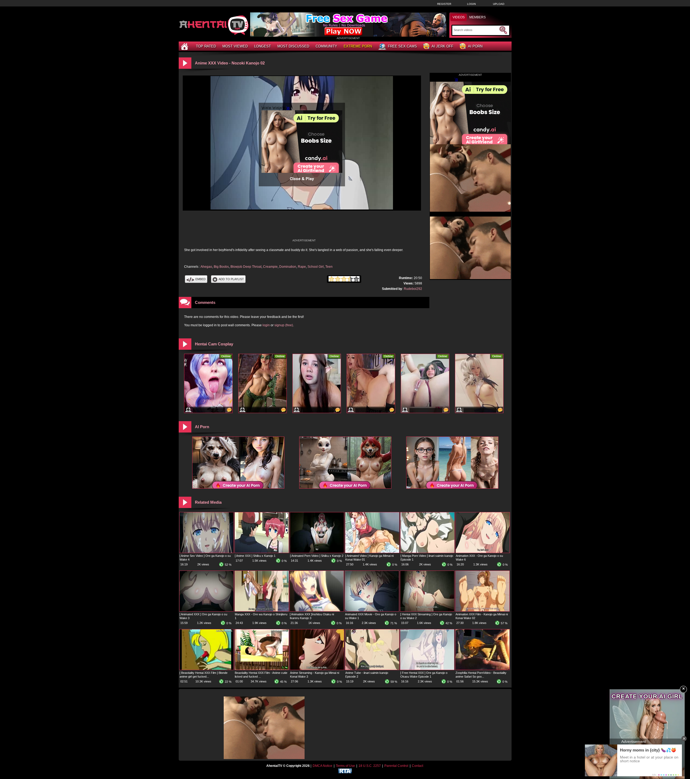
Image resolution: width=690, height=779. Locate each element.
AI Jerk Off (442, 46)
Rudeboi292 (413, 289)
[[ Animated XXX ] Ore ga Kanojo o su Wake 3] (206, 610)
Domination (287, 267)
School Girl (316, 267)
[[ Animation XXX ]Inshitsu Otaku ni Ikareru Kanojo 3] (317, 610)
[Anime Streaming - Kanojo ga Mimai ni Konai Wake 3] (317, 669)
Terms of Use (345, 766)
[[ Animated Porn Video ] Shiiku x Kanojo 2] (317, 552)
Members (477, 17)
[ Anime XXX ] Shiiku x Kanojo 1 (255, 555)
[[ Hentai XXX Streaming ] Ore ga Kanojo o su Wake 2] (427, 610)
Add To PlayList (231, 279)
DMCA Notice (322, 766)
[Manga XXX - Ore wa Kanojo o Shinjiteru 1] (262, 610)
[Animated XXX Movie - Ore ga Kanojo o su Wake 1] (372, 610)
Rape (302, 267)
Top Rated (206, 46)
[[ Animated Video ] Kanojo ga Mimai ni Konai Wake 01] (372, 552)
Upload (498, 3)
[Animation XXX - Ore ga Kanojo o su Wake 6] (483, 552)
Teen (329, 267)
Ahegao (206, 267)
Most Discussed (293, 46)
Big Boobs (221, 267)
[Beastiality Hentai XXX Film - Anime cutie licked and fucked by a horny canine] (262, 669)
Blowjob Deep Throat (245, 267)
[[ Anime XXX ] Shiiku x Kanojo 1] (262, 552)
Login (471, 3)
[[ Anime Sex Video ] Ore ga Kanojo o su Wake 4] (206, 552)
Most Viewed (235, 46)
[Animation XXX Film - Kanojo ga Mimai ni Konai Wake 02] (482, 610)
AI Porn (475, 46)
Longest (262, 46)
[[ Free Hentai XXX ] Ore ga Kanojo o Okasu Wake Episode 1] (427, 669)
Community (326, 46)
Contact (417, 766)
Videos (459, 17)
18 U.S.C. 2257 (369, 766)
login (266, 325)
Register (444, 3)
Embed (200, 279)
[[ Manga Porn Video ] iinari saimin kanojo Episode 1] (427, 552)
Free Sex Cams (402, 46)
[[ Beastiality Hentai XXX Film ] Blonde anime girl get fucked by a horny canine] (206, 669)
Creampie (270, 267)
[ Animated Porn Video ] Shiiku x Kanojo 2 (316, 555)
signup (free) (283, 325)
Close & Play (302, 178)
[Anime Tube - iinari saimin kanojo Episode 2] (372, 669)
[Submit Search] (503, 30)
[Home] (185, 46)
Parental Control (396, 766)
